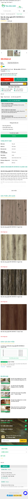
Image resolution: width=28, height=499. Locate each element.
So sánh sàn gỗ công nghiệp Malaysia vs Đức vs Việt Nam (17, 386)
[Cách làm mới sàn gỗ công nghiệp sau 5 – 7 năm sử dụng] (5, 395)
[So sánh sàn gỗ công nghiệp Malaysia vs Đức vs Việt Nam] (5, 388)
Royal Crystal (7, 96)
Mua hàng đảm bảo (7, 125)
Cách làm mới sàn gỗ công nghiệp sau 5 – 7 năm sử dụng (18, 393)
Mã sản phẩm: (17, 69)
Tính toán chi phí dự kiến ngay (9, 75)
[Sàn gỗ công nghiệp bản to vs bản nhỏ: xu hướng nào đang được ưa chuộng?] (5, 381)
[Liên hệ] (25, 493)
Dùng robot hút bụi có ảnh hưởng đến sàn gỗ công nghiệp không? (18, 407)
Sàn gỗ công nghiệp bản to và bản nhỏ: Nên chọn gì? (18, 400)
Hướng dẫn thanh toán (8, 127)
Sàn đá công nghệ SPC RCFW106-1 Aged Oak (11, 261)
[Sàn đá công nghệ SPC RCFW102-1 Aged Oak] (14, 212)
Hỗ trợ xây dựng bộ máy (7, 116)
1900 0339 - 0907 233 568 (8, 476)
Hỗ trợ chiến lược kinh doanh (9, 109)
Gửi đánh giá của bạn (14, 358)
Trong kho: (3, 70)
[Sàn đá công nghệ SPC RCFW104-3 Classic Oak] (10, 53)
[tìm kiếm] (19, 11)
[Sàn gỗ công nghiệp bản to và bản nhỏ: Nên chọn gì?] (5, 402)
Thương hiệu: (4, 69)
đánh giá (20, 350)
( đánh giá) (9, 21)
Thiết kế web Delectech (14, 492)
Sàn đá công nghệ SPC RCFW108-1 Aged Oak (11, 296)
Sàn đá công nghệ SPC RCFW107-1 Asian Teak (12, 331)
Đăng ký (23, 440)
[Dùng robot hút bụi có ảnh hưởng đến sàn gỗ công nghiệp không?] (5, 409)
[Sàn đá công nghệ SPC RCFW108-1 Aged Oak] (14, 282)
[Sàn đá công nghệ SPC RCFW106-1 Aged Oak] (14, 247)
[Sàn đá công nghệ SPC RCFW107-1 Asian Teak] (14, 317)
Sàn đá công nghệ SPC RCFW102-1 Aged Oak (11, 227)
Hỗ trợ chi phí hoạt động (7, 103)
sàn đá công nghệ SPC (16, 96)
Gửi (24, 83)
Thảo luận (3, 366)
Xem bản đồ (5, 477)
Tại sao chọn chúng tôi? (8, 129)
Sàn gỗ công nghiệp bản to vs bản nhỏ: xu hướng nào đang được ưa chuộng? (18, 379)
